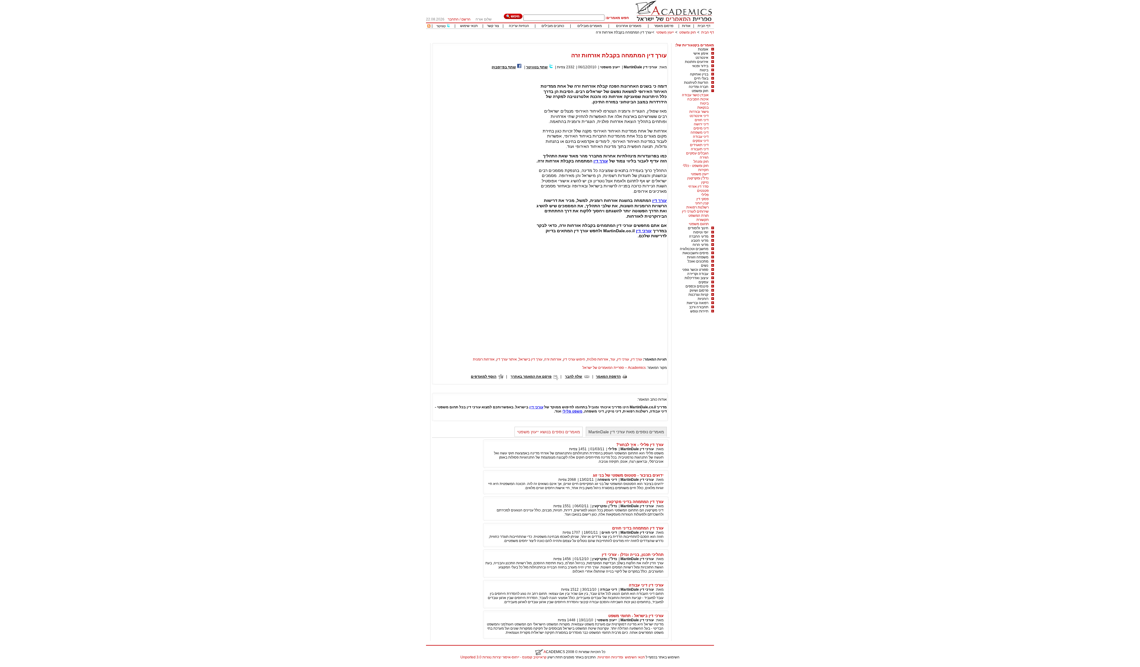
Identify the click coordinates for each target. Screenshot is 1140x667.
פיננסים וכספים (696, 286)
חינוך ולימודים (698, 228)
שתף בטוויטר (537, 67)
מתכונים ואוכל (698, 261)
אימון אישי (700, 53)
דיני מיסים (701, 128)
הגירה (704, 157)
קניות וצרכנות (698, 295)
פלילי (705, 195)
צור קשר (493, 26)
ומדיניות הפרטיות (610, 657)
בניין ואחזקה (699, 74)
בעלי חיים (701, 78)
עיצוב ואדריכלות (696, 278)
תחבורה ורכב (698, 307)
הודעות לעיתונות (696, 82)
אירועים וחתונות (696, 62)
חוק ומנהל (701, 161)
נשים (704, 265)
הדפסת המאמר (608, 376)
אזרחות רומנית (484, 359)
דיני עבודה (701, 137)
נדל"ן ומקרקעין (698, 178)
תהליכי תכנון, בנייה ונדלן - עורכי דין (633, 554)
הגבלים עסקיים (697, 153)
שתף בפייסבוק (504, 67)
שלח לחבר (573, 376)
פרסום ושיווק (699, 290)
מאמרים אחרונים (628, 26)
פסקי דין (702, 199)
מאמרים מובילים (589, 26)
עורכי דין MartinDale (640, 67)
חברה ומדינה (698, 87)
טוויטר (441, 26)
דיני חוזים (702, 120)
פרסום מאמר (663, 26)
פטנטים (703, 191)
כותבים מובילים (553, 26)
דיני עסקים (701, 141)
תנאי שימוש (469, 26)
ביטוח (704, 70)
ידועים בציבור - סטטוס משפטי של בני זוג (628, 475)
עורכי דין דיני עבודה (646, 585)
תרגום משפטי (699, 224)
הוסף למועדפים (483, 376)
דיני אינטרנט (699, 116)
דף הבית (704, 26)
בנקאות (703, 107)
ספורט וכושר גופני (695, 270)
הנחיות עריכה (519, 26)
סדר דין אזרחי (698, 186)
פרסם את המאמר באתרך (531, 376)
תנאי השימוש (635, 657)
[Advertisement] (606, 41)
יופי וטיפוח (700, 232)
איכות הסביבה (698, 99)
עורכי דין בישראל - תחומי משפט (636, 616)
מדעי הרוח (700, 245)
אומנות (703, 49)
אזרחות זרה (552, 359)
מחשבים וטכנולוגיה (694, 249)
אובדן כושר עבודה (695, 95)
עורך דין (600, 161)
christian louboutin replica (23, 665)
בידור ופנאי (700, 66)
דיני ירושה (701, 124)
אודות (686, 26)
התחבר (453, 19)
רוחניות (703, 299)
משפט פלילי (572, 411)
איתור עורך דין (506, 359)
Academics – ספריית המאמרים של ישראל (614, 368)
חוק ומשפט (687, 32)
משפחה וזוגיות (697, 257)
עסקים (703, 282)
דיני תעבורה (700, 149)
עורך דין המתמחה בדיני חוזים (638, 528)
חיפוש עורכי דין (574, 359)
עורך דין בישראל (530, 359)
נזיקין (705, 182)
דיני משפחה (700, 132)
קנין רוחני (702, 203)
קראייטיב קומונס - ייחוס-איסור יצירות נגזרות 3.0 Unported (503, 657)
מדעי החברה (698, 236)
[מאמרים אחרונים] (428, 26)
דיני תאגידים (699, 145)
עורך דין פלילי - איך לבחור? (640, 444)
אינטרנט (702, 58)
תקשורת (702, 220)
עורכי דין (644, 230)
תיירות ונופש (699, 311)
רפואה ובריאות (697, 303)
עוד (612, 359)
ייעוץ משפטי (665, 32)
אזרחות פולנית (597, 359)
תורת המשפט (698, 216)
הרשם (466, 19)
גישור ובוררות (699, 112)
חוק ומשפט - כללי (696, 166)
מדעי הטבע (699, 240)
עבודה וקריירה (697, 274)
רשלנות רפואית (697, 207)
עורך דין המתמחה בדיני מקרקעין (635, 502)
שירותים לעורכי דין (695, 211)
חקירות (703, 170)
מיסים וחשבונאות (695, 253)
